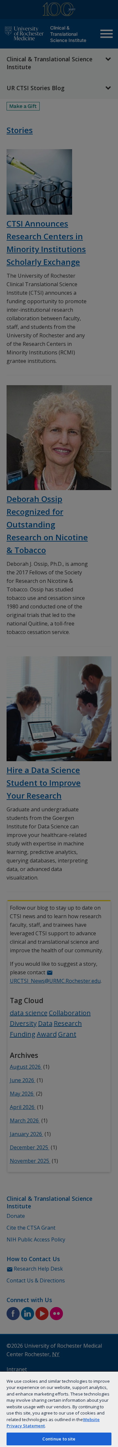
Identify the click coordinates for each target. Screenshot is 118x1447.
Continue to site (58, 1439)
